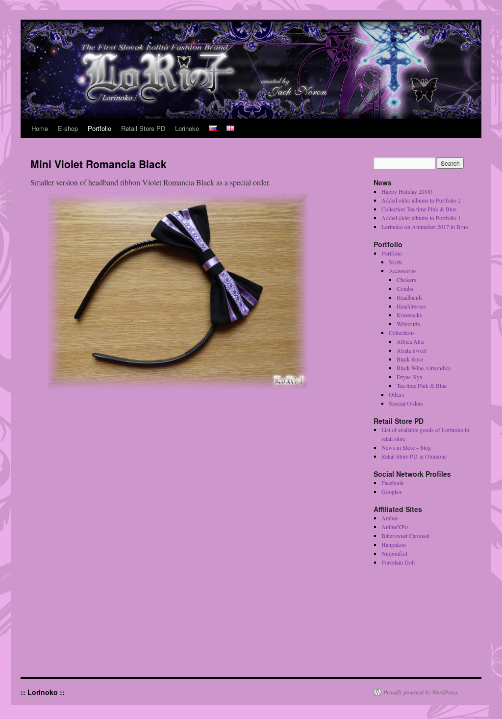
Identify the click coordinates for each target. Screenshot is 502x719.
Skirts (395, 262)
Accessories (403, 271)
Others (396, 394)
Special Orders (406, 403)
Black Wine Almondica (424, 368)
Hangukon (393, 544)
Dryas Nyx (410, 377)
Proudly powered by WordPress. (421, 692)
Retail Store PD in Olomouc (414, 456)
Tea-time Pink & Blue (422, 385)
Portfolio (99, 128)
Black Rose (410, 359)
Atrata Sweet (412, 350)
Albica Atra (410, 341)
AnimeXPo (394, 527)
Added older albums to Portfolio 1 (421, 218)
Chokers (406, 279)
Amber (389, 518)
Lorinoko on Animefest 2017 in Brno (424, 227)
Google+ (391, 491)
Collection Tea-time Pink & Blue (418, 209)
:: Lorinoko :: (43, 692)
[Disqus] (187, 535)
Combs (405, 288)
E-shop (68, 128)
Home (39, 128)
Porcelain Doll (398, 562)
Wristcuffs (408, 324)
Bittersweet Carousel (405, 535)
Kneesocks (409, 315)
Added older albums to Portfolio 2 (421, 200)
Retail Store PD (143, 128)
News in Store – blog (406, 447)
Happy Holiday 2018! (406, 191)
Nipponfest (394, 553)
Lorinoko (187, 128)
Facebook (392, 483)
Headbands (410, 297)
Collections (402, 332)
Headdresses (411, 306)
